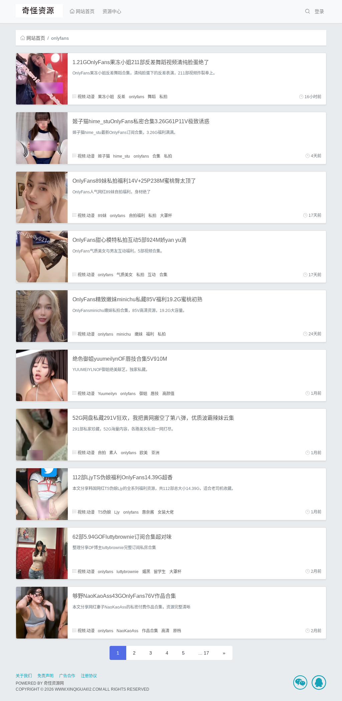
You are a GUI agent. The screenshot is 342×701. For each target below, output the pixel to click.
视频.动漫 (85, 97)
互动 (152, 275)
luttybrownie (128, 571)
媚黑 (146, 571)
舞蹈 (152, 97)
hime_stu (121, 156)
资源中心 (112, 11)
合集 (156, 156)
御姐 (143, 393)
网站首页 (84, 11)
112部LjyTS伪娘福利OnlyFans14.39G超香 (122, 477)
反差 (121, 97)
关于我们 (24, 676)
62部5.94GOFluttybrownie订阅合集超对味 (122, 537)
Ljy (117, 512)
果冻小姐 (106, 97)
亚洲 (155, 453)
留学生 (160, 571)
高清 (165, 631)
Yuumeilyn (107, 393)
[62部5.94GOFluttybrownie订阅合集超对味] (42, 553)
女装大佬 (166, 512)
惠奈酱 (148, 512)
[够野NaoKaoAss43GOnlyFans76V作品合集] (42, 612)
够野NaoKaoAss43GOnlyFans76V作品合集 (124, 596)
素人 (113, 453)
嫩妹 (139, 334)
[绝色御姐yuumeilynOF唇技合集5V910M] (42, 375)
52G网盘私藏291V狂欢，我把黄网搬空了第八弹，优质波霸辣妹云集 (153, 418)
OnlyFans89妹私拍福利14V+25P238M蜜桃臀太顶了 (134, 181)
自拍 (102, 453)
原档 (177, 631)
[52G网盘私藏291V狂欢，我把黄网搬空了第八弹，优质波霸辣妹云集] (42, 434)
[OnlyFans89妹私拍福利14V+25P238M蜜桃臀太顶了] (42, 197)
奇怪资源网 (54, 683)
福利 (150, 334)
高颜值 (168, 393)
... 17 (203, 653)
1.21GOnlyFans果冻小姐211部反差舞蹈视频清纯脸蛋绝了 (140, 62)
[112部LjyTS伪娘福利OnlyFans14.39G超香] (42, 493)
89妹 (102, 215)
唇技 (155, 393)
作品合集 (150, 631)
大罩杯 (166, 215)
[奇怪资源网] (39, 10)
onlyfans (136, 97)
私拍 (163, 97)
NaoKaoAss (127, 631)
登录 (319, 11)
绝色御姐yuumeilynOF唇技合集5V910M (119, 359)
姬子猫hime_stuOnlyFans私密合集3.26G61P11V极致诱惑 (140, 121)
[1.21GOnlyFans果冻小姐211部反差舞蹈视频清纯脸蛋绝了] (42, 78)
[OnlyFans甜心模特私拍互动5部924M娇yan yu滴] (42, 256)
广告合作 (67, 676)
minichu (124, 334)
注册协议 (89, 676)
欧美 (144, 453)
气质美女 (125, 275)
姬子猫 (104, 156)
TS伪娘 (104, 512)
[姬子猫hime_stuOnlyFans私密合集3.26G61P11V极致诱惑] (42, 137)
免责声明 (45, 676)
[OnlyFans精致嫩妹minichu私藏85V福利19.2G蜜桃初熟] (42, 315)
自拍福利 (137, 215)
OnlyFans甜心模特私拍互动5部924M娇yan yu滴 (129, 240)
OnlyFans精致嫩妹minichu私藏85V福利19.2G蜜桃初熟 (137, 299)
